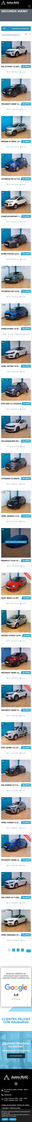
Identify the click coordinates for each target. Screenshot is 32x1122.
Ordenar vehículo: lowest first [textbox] (9, 35)
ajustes (14, 1116)
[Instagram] (16, 1084)
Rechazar (13, 1119)
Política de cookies (23, 1105)
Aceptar (5, 1119)
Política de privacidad (9, 1105)
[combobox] (10, 35)
